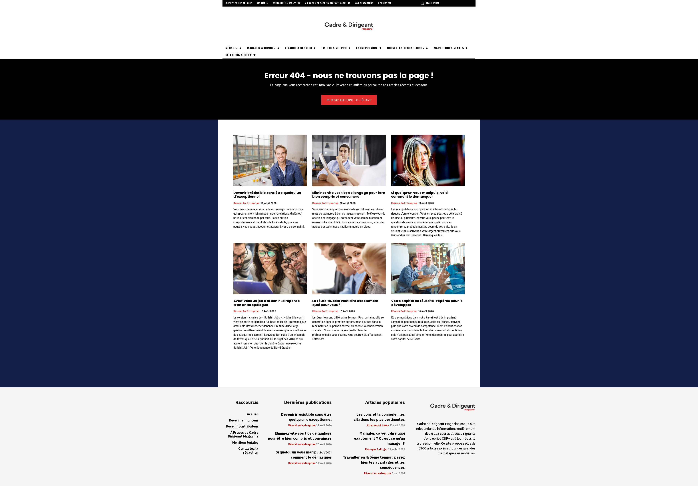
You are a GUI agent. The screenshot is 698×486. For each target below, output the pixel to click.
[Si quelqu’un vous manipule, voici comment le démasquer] (428, 160)
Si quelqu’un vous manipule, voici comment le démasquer (419, 194)
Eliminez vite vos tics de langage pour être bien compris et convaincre (348, 194)
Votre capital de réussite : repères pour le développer (427, 303)
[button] (430, 3)
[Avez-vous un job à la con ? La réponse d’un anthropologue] (270, 268)
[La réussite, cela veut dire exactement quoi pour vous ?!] (349, 268)
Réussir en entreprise (246, 203)
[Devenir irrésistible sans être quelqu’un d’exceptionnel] (270, 160)
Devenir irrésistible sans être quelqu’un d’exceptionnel (267, 194)
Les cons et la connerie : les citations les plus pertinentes (379, 417)
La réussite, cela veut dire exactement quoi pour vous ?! (345, 303)
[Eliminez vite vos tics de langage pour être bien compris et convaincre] (349, 160)
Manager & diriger (376, 449)
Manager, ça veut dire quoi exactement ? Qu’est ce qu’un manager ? (379, 438)
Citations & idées (378, 425)
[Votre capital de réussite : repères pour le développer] (428, 268)
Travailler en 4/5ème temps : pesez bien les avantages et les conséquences (374, 462)
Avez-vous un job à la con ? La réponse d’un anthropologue (266, 303)
